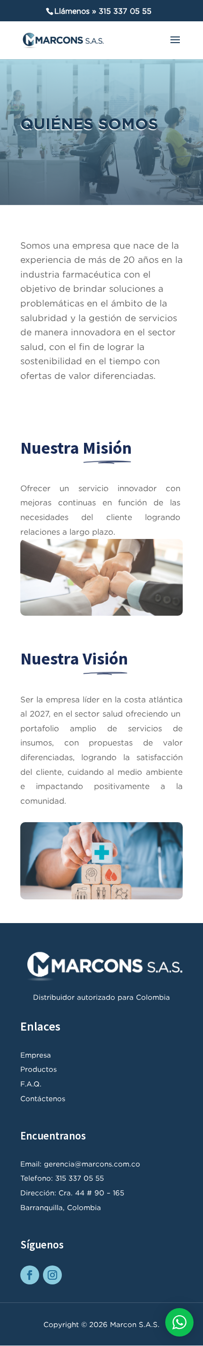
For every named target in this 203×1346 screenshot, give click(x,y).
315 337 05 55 (125, 11)
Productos (38, 1069)
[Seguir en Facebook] (29, 1274)
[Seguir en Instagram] (52, 1274)
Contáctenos (42, 1098)
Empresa (35, 1055)
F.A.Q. (31, 1083)
